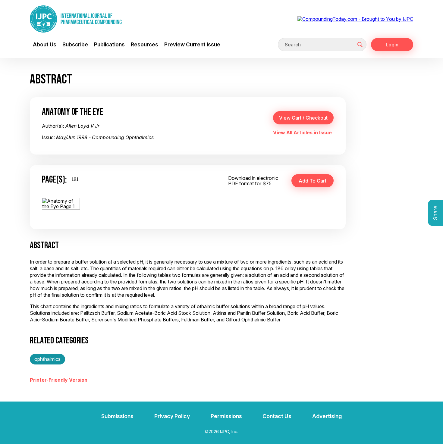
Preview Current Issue (192, 44)
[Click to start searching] (360, 45)
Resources (144, 44)
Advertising (327, 416)
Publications (109, 44)
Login (392, 45)
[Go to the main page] (76, 19)
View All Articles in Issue (302, 133)
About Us (44, 44)
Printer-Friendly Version (58, 380)
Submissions (117, 416)
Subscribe (75, 44)
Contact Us (276, 416)
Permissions (226, 416)
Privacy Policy (172, 416)
